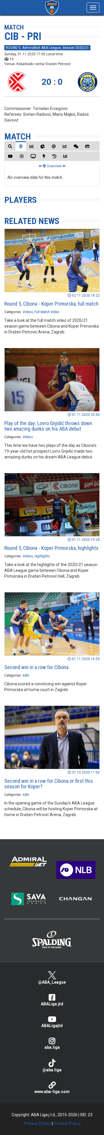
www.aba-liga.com (52, 1091)
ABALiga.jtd (52, 1004)
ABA (26, 675)
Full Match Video (46, 312)
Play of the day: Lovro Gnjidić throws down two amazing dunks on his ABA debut (48, 426)
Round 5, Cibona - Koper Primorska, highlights (51, 548)
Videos (28, 312)
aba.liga (52, 1047)
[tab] (10, 146)
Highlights (42, 556)
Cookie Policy (67, 1123)
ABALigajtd (52, 1025)
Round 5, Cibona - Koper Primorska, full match (51, 304)
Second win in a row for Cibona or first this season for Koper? (48, 784)
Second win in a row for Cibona (36, 667)
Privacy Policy (37, 1123)
